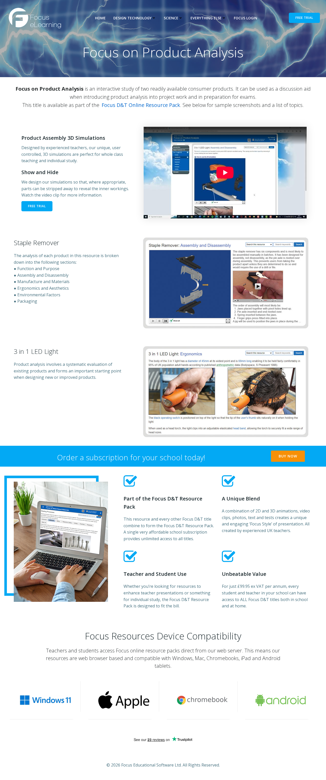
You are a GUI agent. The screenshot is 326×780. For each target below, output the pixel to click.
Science (171, 18)
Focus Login (245, 18)
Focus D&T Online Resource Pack (141, 105)
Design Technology (132, 18)
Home (100, 18)
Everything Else (206, 18)
